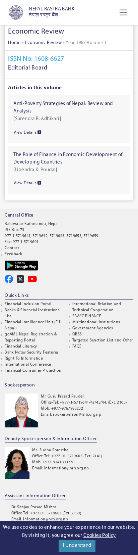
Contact (12, 248)
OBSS (77, 334)
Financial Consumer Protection (33, 371)
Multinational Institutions (96, 322)
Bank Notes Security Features (32, 353)
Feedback (13, 254)
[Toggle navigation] (123, 12)
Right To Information (24, 359)
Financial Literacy (21, 346)
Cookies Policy (99, 535)
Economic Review (43, 42)
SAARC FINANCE (86, 316)
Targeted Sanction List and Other (102, 340)
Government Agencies (92, 328)
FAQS (77, 346)
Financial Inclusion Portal (28, 304)
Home (14, 42)
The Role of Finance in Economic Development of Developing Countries (67, 158)
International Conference (28, 365)
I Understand (77, 545)
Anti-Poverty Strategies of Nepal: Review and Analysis (63, 107)
